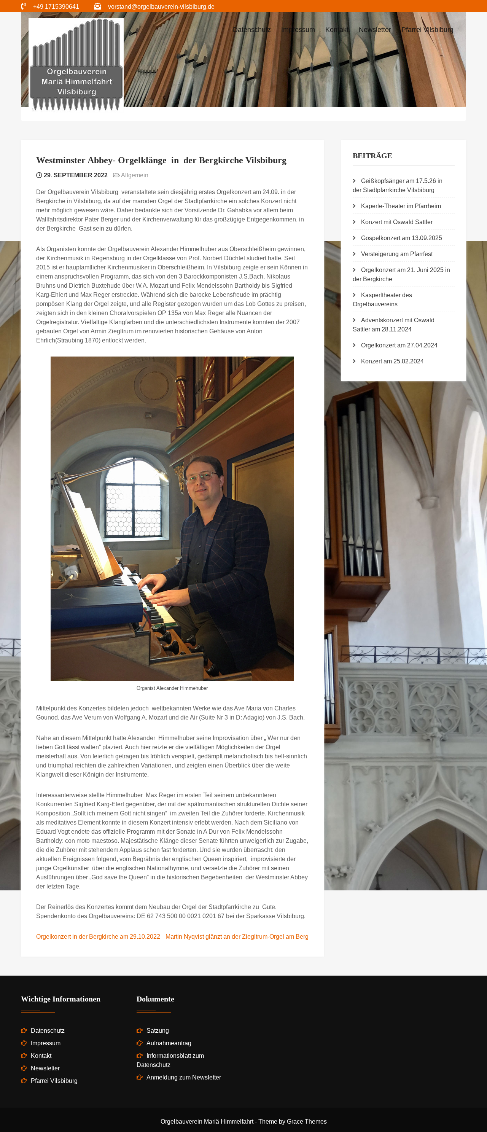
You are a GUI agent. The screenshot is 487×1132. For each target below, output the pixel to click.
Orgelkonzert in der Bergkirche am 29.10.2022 (98, 936)
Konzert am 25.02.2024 (392, 361)
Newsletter (375, 29)
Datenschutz (252, 29)
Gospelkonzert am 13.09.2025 (401, 238)
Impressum (298, 29)
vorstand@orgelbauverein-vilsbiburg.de (161, 6)
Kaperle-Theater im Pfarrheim (401, 206)
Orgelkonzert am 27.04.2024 (399, 345)
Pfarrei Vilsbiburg (427, 29)
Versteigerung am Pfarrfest (397, 254)
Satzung (157, 1030)
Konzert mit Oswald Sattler (397, 222)
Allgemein (134, 175)
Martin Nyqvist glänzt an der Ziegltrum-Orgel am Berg (237, 936)
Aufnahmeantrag (168, 1043)
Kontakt (337, 29)
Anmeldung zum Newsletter (183, 1077)
